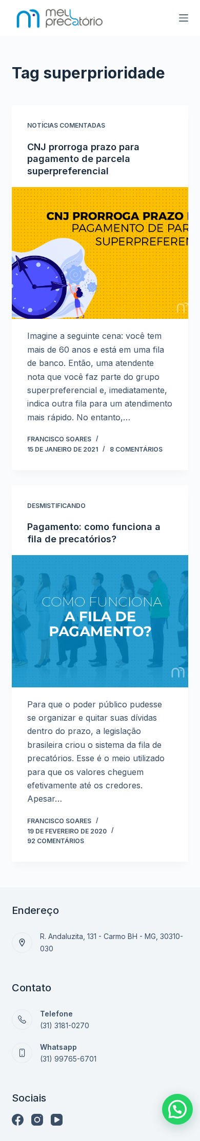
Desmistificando (56, 506)
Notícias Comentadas (66, 125)
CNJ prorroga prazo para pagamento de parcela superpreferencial (83, 158)
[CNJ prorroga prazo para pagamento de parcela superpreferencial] (100, 253)
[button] (177, 1109)
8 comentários (136, 449)
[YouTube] (57, 1120)
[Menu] (183, 18)
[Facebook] (18, 1120)
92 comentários (55, 841)
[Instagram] (37, 1120)
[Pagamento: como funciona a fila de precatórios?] (100, 621)
